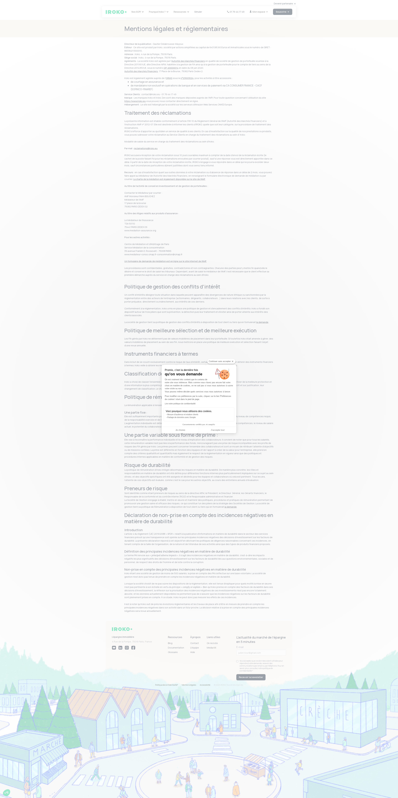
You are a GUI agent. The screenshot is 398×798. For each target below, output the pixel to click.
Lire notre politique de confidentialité (180, 404)
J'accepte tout (217, 430)
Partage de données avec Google (181, 417)
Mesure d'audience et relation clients (182, 414)
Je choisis (180, 430)
